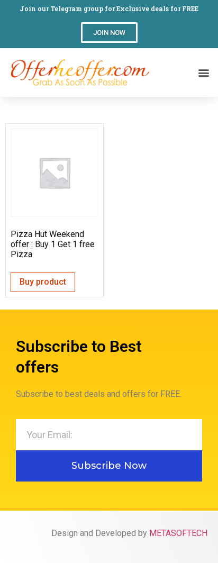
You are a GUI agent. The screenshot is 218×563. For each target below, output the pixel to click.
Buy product (43, 282)
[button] (109, 32)
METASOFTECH (178, 533)
